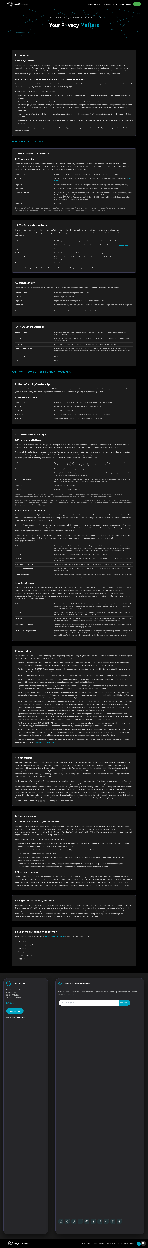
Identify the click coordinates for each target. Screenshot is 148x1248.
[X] (73, 1221)
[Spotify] (112, 1221)
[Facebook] (93, 1221)
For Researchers (109, 4)
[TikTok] (80, 1221)
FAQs (128, 4)
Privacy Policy (85, 1244)
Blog (122, 4)
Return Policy (111, 1244)
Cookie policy (123, 245)
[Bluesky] (99, 1221)
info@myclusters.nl (14, 1003)
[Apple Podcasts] (119, 1221)
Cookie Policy (123, 1244)
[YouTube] (86, 1221)
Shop (132, 1244)
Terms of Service (98, 1244)
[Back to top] (139, 1244)
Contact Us (15, 1011)
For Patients (93, 4)
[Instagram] (60, 1221)
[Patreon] (106, 1221)
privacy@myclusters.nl (44, 742)
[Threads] (67, 1221)
